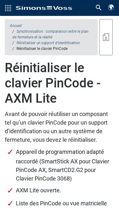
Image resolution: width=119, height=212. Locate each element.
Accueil (16, 26)
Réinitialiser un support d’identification (48, 43)
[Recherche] (99, 7)
